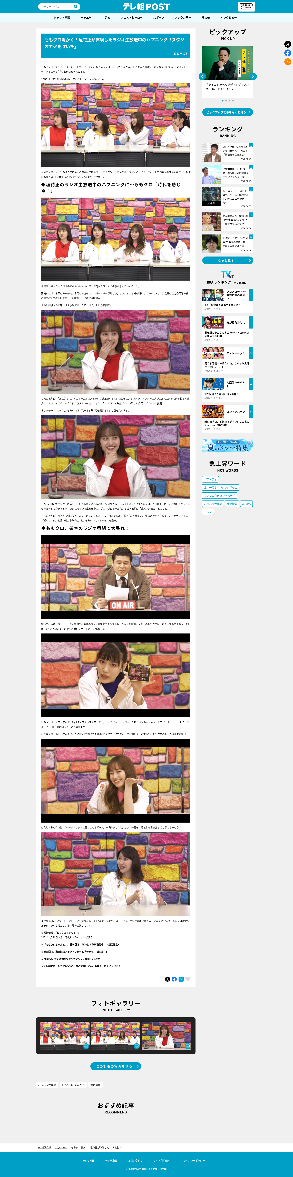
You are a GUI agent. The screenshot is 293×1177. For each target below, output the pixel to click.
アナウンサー (183, 17)
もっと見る (226, 260)
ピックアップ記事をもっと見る (226, 112)
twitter (287, 44)
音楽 (107, 17)
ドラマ (208, 512)
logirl (88, 958)
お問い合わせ (135, 1160)
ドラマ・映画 (62, 17)
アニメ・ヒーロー (132, 17)
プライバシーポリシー (193, 1160)
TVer (84, 944)
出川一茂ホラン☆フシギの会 (220, 487)
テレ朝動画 (60, 958)
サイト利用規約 (161, 1160)
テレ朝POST (146, 6)
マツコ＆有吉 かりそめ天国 (219, 495)
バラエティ (87, 17)
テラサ (89, 951)
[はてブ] (181, 979)
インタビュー (229, 17)
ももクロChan (65, 965)
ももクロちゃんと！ (67, 932)
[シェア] (174, 979)
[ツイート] (167, 979)
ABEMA (48, 958)
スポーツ (158, 17)
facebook (287, 52)
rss (287, 61)
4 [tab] (233, 100)
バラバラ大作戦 (47, 1085)
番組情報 (95, 1085)
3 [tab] (229, 100)
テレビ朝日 (88, 1160)
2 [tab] (226, 100)
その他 (206, 17)
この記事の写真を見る (114, 1066)
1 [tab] (222, 100)
